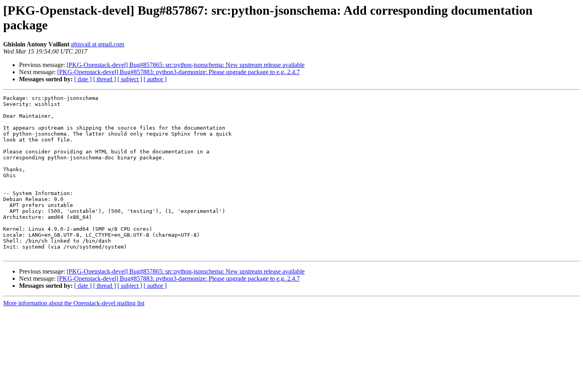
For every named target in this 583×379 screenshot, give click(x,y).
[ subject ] (129, 79)
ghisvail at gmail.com (97, 44)
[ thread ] (104, 79)
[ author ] (155, 79)
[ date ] (83, 79)
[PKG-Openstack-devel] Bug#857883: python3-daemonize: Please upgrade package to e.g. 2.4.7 (178, 72)
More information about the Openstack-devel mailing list (73, 303)
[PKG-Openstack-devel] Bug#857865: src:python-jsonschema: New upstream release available (186, 64)
